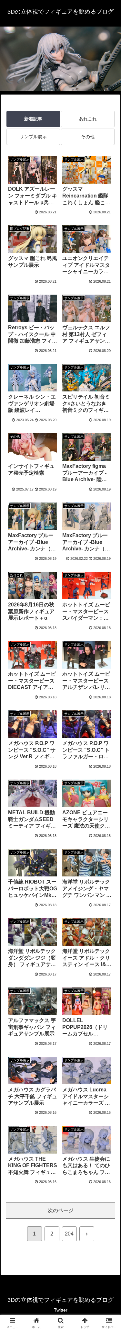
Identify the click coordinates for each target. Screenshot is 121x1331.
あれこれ (88, 118)
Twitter (60, 1310)
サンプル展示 (33, 136)
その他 (88, 136)
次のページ (61, 1210)
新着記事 (33, 118)
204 (69, 1233)
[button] (108, 981)
